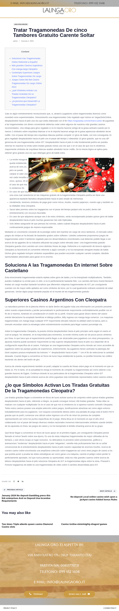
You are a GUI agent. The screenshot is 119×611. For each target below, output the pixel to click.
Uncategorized (21, 24)
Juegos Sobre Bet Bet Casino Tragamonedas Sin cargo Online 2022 (27, 83)
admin (15, 41)
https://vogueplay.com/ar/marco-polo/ (85, 121)
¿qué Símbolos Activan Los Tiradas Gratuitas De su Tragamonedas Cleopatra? (24, 94)
